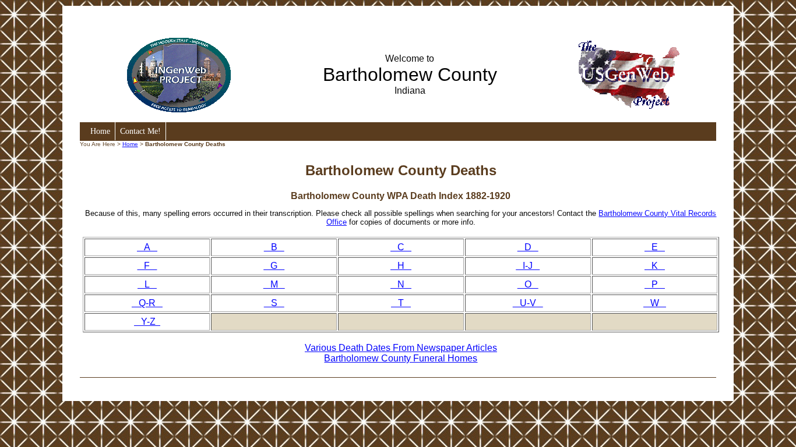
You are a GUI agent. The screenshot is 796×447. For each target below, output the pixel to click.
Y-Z (147, 322)
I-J (528, 266)
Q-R (147, 303)
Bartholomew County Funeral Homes (400, 358)
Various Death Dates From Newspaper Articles (401, 348)
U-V (528, 303)
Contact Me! (140, 131)
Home (100, 131)
